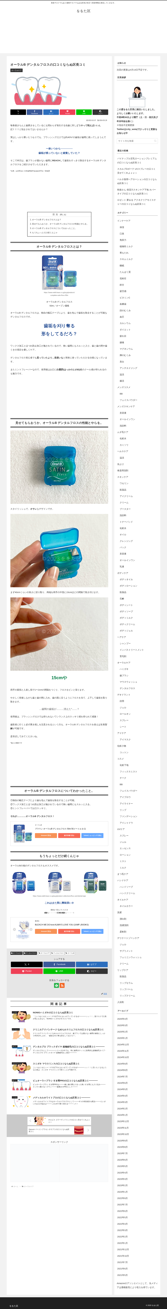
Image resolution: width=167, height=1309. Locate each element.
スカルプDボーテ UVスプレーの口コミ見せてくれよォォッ (136, 171)
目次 (56, 214)
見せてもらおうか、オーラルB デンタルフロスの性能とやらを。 (60, 224)
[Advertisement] (83, 36)
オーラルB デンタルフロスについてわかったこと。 (54, 228)
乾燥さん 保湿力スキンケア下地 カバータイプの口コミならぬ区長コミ (136, 192)
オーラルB (70, 953)
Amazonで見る (46, 835)
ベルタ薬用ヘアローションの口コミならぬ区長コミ (137, 181)
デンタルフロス (31, 953)
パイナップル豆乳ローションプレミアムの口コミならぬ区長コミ (137, 160)
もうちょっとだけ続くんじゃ (44, 232)
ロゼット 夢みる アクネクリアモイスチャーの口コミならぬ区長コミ (136, 202)
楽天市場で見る (69, 835)
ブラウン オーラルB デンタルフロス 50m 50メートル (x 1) (60, 829)
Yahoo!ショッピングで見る (92, 835)
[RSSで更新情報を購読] (62, 985)
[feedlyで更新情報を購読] (56, 985)
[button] (100, 112)
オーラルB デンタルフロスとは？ (46, 219)
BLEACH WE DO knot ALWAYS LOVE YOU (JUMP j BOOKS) (62, 925)
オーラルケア (17, 953)
